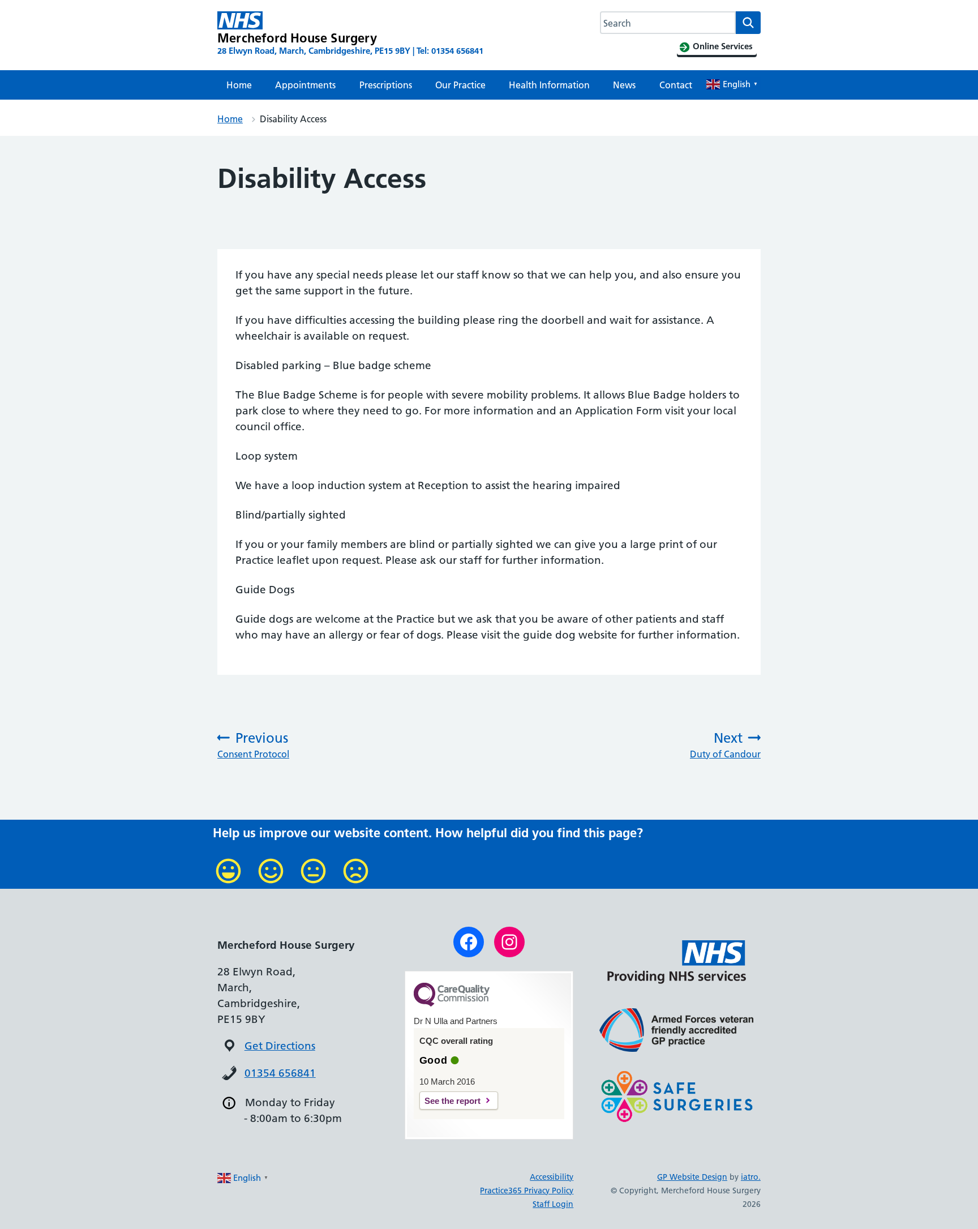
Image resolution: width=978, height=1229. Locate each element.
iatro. (751, 1177)
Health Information (549, 85)
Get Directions (279, 1045)
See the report (452, 1101)
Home (239, 85)
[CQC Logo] (452, 1003)
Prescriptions (385, 85)
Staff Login (553, 1204)
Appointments (305, 85)
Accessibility (551, 1177)
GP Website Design (692, 1177)
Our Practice (460, 85)
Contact (675, 85)
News (624, 85)
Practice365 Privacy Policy (526, 1190)
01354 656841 (280, 1073)
